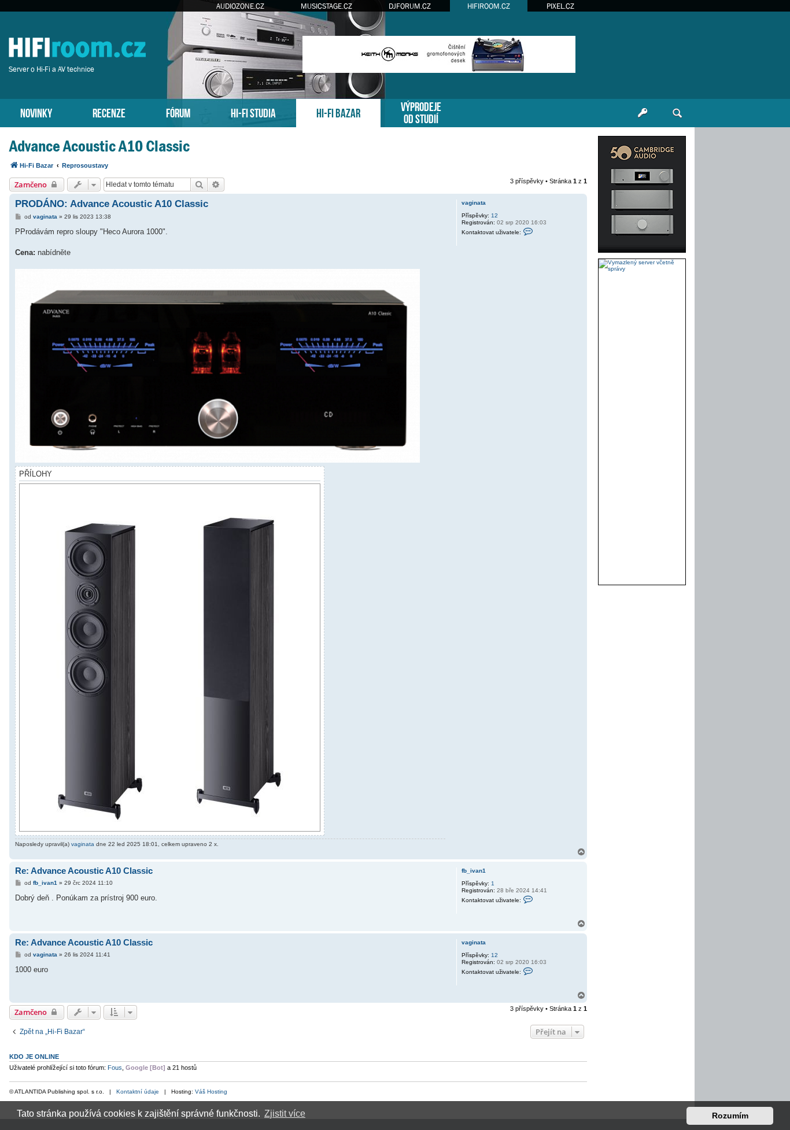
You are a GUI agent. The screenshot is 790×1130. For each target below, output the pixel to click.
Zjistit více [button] (284, 1113)
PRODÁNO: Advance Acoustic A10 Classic (111, 203)
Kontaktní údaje (137, 1091)
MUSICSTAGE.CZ (326, 6)
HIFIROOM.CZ (488, 6)
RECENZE (109, 112)
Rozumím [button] (730, 1115)
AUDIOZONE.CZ (240, 6)
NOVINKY (36, 112)
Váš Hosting (211, 1091)
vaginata (474, 203)
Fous (115, 1067)
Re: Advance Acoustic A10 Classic (84, 871)
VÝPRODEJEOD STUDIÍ (421, 111)
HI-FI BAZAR (338, 112)
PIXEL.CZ (560, 6)
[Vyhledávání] (677, 113)
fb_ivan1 (474, 870)
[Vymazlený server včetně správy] (642, 265)
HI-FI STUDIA (253, 112)
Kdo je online (34, 1056)
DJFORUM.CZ (410, 6)
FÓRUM (178, 112)
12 (494, 215)
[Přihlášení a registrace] (642, 113)
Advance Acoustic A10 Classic (99, 146)
